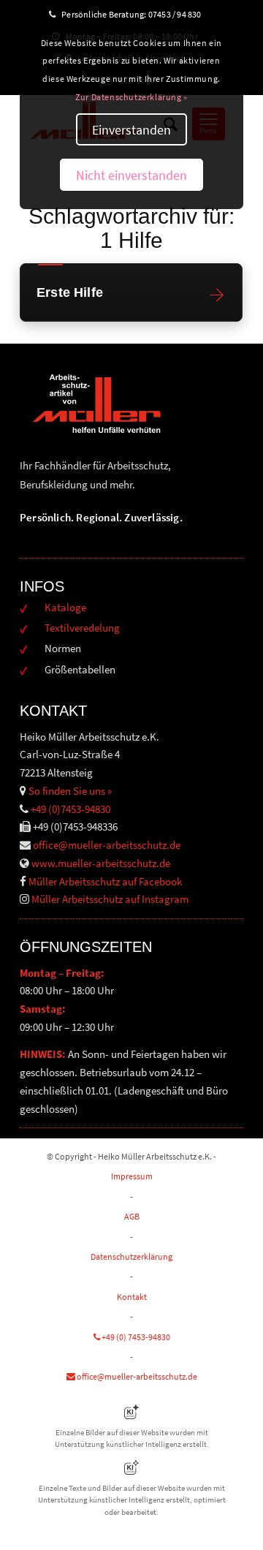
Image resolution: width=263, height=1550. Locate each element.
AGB (132, 1216)
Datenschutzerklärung (131, 1256)
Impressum (132, 1176)
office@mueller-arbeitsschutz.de (106, 845)
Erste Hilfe (70, 292)
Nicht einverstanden (131, 175)
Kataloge (65, 607)
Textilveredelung (82, 628)
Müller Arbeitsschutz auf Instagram (109, 899)
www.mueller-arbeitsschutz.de (100, 863)
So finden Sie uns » (70, 791)
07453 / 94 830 (181, 14)
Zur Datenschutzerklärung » (131, 96)
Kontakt (132, 1296)
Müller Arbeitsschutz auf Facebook (105, 881)
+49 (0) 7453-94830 (135, 1336)
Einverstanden (131, 129)
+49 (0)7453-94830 (70, 809)
